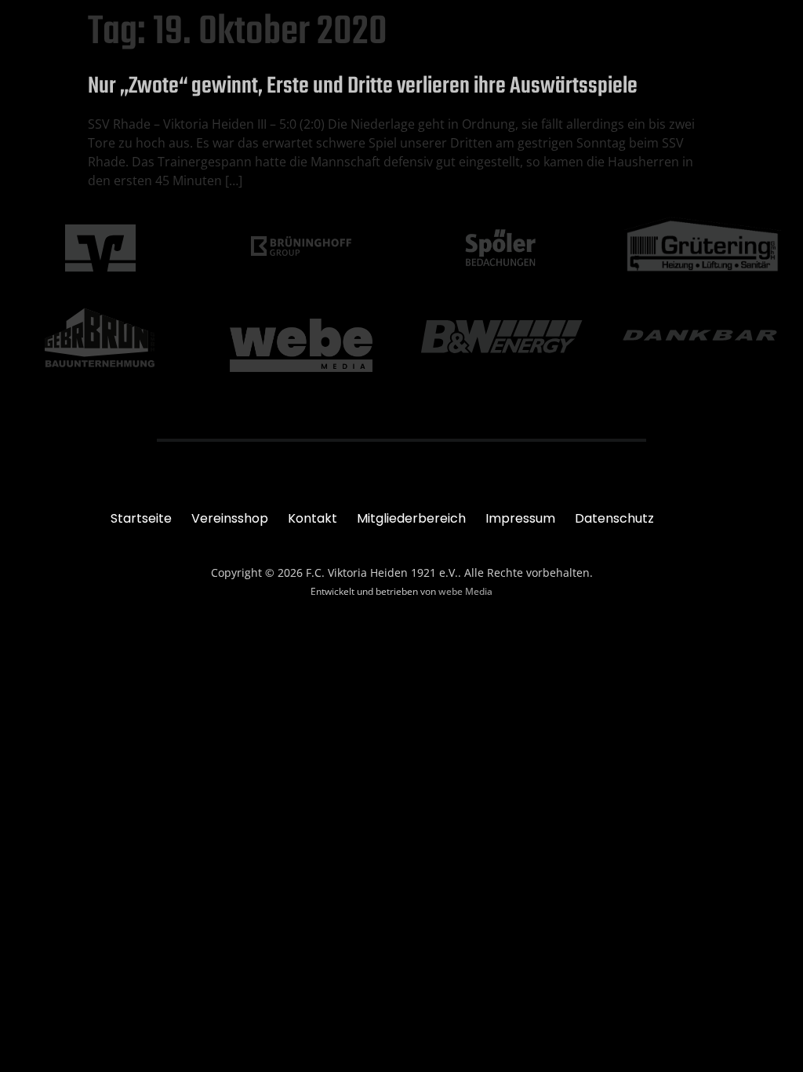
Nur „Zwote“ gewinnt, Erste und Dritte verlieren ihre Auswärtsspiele (363, 86)
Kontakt (312, 518)
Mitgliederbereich (411, 518)
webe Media (465, 591)
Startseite (141, 518)
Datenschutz (614, 518)
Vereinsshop (229, 518)
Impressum (520, 518)
